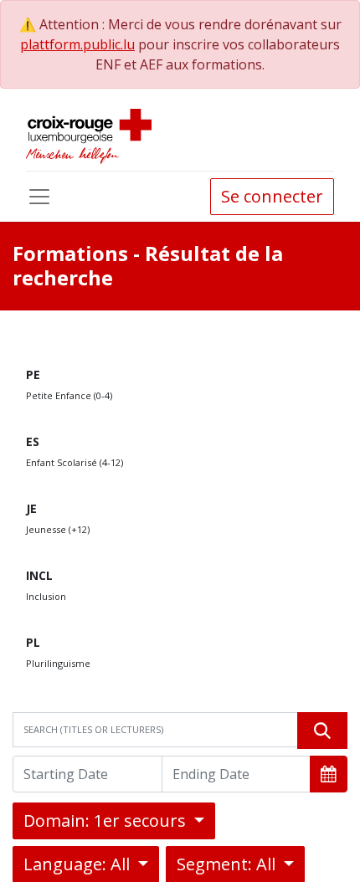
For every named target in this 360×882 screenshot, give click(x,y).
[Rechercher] (322, 730)
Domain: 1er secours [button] (106, 820)
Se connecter (272, 196)
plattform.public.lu (77, 44)
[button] (329, 774)
